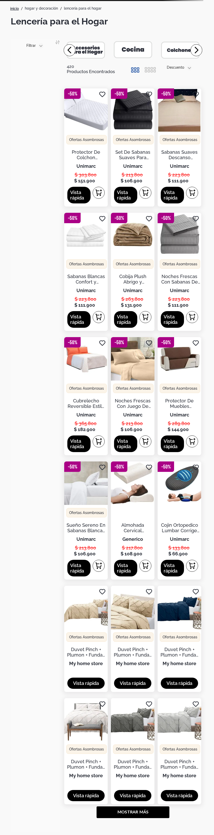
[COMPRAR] (99, 193)
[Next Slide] (196, 50)
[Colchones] (180, 50)
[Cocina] (133, 50)
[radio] (135, 70)
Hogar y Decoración (41, 8)
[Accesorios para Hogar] (86, 50)
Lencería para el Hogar (83, 8)
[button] (79, 195)
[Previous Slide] (69, 50)
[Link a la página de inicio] (14, 9)
